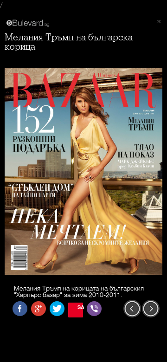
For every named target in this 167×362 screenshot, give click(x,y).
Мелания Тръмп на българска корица (69, 42)
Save (80, 307)
